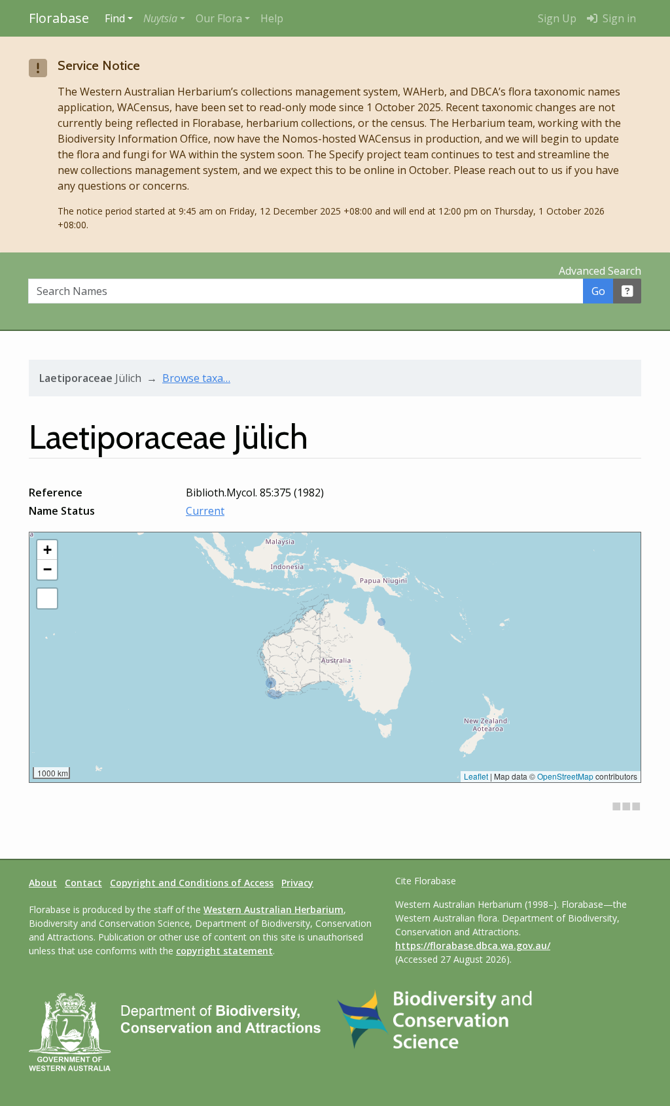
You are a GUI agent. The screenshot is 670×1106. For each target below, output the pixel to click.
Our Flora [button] (219, 18)
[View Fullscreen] (47, 598)
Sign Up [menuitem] (557, 18)
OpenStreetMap (565, 776)
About (43, 882)
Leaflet (476, 776)
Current (205, 511)
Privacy (297, 882)
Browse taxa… (196, 378)
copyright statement (224, 950)
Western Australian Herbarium (273, 909)
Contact (83, 882)
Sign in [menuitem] (618, 18)
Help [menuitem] (271, 18)
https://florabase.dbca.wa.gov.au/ (472, 945)
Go (598, 291)
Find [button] (115, 18)
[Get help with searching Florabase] (627, 291)
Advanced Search (600, 271)
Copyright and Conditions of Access (191, 882)
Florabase (59, 18)
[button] (164, 18)
